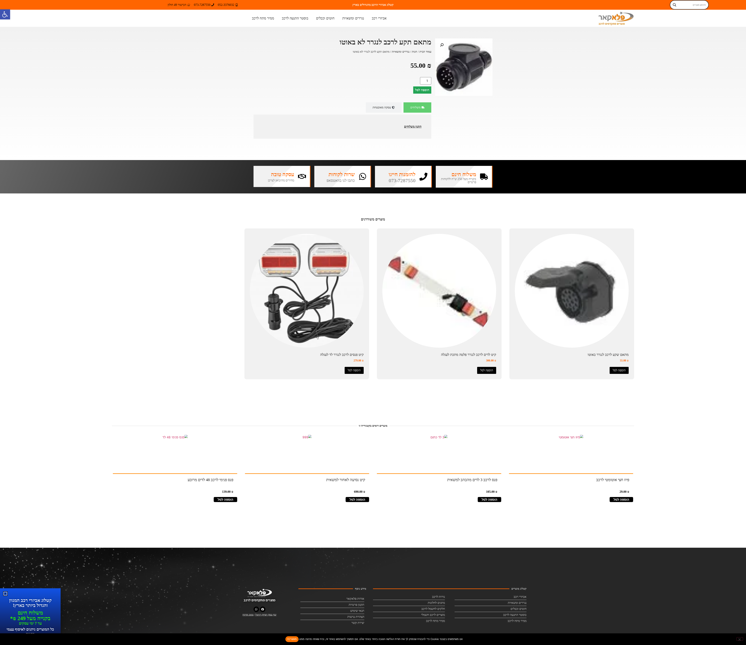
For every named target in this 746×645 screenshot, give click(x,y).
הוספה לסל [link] (619, 370)
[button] (441, 45)
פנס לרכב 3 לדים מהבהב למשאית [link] (472, 480)
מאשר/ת (292, 639)
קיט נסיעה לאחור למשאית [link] (345, 480)
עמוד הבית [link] (425, 51)
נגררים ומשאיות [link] (353, 18)
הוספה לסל (422, 90)
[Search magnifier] (674, 5)
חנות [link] (414, 51)
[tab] (417, 107)
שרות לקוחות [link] (342, 174)
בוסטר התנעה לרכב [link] (295, 18)
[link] (5, 14)
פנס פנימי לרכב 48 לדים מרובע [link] (210, 480)
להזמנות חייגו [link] (402, 174)
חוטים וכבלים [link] (325, 18)
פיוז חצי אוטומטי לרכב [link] (612, 480)
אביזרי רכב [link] (379, 18)
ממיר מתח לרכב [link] (263, 18)
